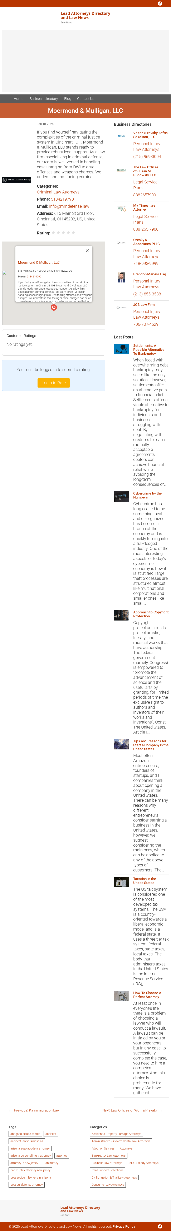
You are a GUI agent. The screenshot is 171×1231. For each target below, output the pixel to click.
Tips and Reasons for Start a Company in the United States (150, 745)
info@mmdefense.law (69, 206)
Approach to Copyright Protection (151, 614)
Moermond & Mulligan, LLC (38, 262)
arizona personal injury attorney (30, 1155)
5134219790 (62, 199)
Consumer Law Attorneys (108, 1184)
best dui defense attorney (26, 1184)
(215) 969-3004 (147, 156)
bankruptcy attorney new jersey (30, 1170)
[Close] (87, 251)
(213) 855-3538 (147, 294)
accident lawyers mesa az (26, 1141)
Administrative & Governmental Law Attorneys (121, 1141)
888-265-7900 (145, 229)
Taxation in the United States (144, 881)
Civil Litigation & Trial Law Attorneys (114, 1177)
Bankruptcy (51, 1163)
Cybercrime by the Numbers (147, 495)
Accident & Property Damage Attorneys (116, 1134)
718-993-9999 (145, 263)
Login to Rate (54, 382)
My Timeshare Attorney (144, 207)
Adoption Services (103, 1148)
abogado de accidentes (25, 1134)
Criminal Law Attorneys (58, 192)
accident (50, 1134)
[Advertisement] (85, 63)
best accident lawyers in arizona (30, 1177)
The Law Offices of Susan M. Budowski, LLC (145, 171)
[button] (54, 308)
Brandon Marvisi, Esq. (150, 274)
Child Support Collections (108, 1170)
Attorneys (126, 1148)
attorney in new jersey (24, 1163)
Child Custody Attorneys (143, 1163)
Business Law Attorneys (107, 1163)
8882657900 (144, 195)
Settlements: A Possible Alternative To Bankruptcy (148, 350)
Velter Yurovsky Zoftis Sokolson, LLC (150, 135)
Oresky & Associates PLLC (146, 242)
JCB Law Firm (144, 305)
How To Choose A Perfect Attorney (147, 995)
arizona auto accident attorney (30, 1148)
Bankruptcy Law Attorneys (109, 1155)
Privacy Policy (123, 1226)
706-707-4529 (145, 324)
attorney (61, 1155)
